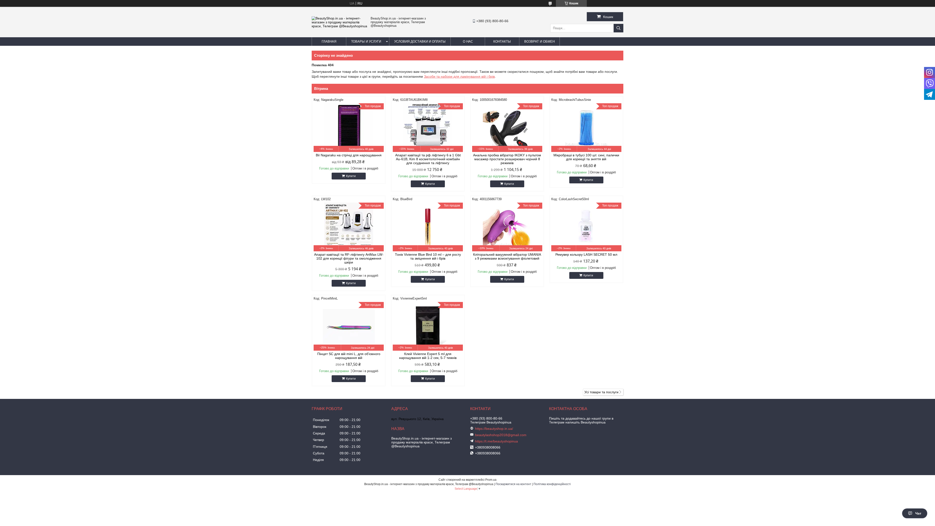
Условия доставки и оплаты (420, 41)
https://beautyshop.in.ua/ (494, 429)
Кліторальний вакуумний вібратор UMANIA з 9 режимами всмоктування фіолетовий (507, 256)
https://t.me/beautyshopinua (496, 441)
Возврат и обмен (539, 41)
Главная (329, 41)
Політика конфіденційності (552, 484)
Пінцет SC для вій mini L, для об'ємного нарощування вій (348, 356)
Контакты (502, 41)
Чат (918, 513)
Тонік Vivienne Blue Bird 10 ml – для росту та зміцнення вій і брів (428, 256)
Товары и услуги (366, 41)
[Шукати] (618, 28)
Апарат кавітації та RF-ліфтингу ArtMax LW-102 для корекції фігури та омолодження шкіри (348, 258)
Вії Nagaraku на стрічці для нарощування (349, 155)
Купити (351, 176)
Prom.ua (490, 479)
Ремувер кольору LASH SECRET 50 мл (586, 254)
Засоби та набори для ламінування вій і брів (459, 76)
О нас (468, 41)
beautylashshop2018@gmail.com (500, 435)
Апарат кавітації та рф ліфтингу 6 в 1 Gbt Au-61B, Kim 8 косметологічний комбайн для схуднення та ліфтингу (428, 159)
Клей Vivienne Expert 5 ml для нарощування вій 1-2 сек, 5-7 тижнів (428, 356)
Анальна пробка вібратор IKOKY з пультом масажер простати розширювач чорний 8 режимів (507, 159)
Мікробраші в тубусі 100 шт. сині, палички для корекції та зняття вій (586, 157)
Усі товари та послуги (601, 392)
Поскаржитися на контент (513, 484)
